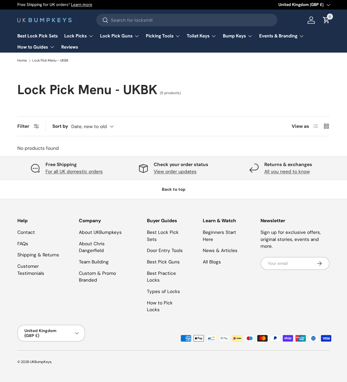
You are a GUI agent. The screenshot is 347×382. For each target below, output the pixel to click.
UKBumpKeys (40, 361)
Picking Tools (160, 36)
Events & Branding (278, 36)
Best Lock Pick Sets (37, 36)
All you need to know (287, 171)
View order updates (175, 171)
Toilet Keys (198, 36)
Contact (26, 232)
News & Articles (220, 250)
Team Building (94, 262)
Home (22, 60)
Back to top (173, 189)
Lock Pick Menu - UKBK (50, 60)
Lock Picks (75, 36)
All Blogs (212, 262)
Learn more (81, 4)
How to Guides (32, 47)
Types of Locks (163, 291)
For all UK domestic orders (74, 171)
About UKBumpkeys (100, 232)
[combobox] (187, 20)
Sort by (60, 126)
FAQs (22, 244)
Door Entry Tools (165, 250)
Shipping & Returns (38, 255)
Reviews (69, 47)
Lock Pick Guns (116, 36)
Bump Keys (234, 36)
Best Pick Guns (163, 262)
